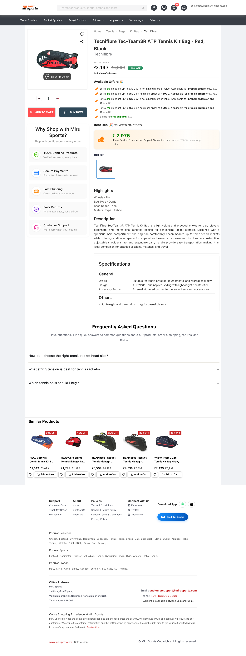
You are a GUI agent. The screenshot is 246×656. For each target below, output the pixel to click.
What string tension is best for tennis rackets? (64, 369)
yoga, (122, 538)
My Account (55, 514)
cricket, (53, 538)
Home (97, 31)
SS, (104, 568)
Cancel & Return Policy (103, 509)
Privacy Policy (99, 519)
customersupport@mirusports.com (209, 6)
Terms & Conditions (102, 505)
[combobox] (99, 8)
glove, (158, 538)
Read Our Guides (175, 517)
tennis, (113, 538)
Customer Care (57, 505)
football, (63, 538)
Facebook (136, 505)
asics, (67, 568)
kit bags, (176, 538)
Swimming (135, 20)
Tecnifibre (150, 31)
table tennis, (151, 555)
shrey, (75, 568)
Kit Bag (134, 31)
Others (154, 20)
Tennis (110, 31)
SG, (116, 568)
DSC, (52, 568)
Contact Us (79, 509)
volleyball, (102, 538)
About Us (78, 514)
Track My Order (58, 509)
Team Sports (27, 20)
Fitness (97, 20)
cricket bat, (89, 543)
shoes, (129, 538)
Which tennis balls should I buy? (53, 383)
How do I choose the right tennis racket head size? (68, 356)
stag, (110, 568)
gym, (129, 555)
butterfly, (96, 568)
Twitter (134, 509)
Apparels (115, 20)
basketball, (147, 538)
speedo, (84, 568)
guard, (166, 538)
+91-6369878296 (164, 595)
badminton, (89, 538)
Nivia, (59, 568)
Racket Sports (52, 20)
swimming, (76, 538)
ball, (137, 538)
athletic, (62, 543)
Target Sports (76, 20)
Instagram (136, 514)
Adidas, (124, 568)
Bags (122, 31)
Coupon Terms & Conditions (106, 514)
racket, (102, 543)
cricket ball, (75, 543)
